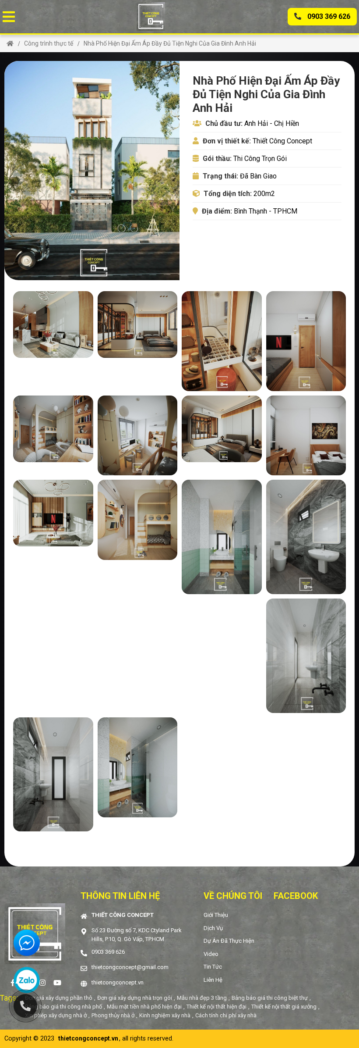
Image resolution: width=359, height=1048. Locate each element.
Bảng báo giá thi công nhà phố (63, 1006)
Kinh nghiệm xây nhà (164, 1015)
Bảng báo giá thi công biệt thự (270, 998)
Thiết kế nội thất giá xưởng (284, 1006)
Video (211, 954)
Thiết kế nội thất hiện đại (216, 1006)
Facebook (296, 896)
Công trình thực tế (48, 43)
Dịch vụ (213, 928)
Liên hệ (213, 980)
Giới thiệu (216, 915)
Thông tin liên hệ (120, 896)
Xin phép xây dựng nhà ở (56, 1015)
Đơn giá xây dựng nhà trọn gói (134, 998)
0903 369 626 (328, 16)
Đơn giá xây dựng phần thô (58, 998)
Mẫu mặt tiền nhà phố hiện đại (144, 1006)
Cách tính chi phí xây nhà (226, 1015)
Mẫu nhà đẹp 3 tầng (202, 998)
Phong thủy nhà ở (113, 1015)
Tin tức (213, 966)
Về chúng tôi (233, 896)
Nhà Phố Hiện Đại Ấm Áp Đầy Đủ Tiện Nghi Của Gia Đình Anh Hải (170, 43)
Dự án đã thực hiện (229, 940)
